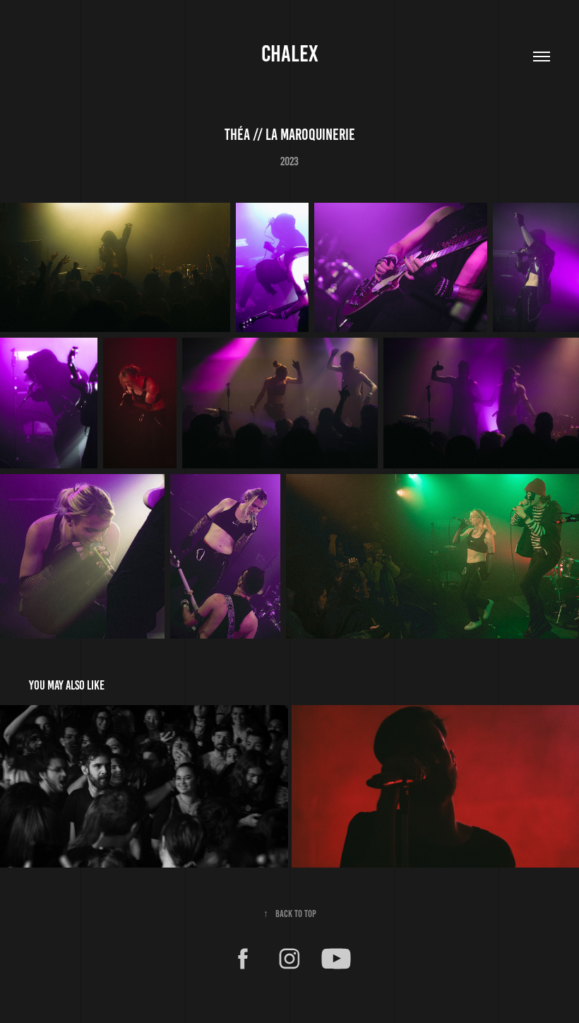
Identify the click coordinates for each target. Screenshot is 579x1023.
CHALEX (289, 53)
